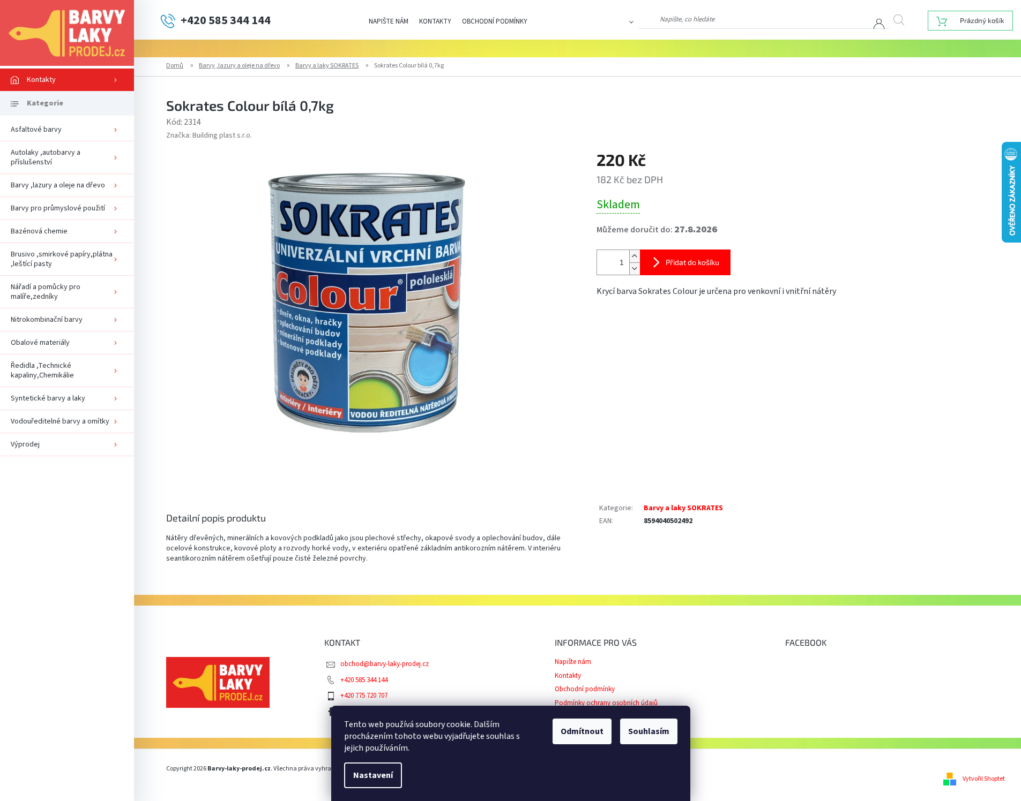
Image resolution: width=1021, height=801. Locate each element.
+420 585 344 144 (363, 680)
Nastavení (373, 775)
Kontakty (435, 21)
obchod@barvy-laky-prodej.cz (384, 664)
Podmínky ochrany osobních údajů (606, 703)
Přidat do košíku (692, 262)
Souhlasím (648, 731)
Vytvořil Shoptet (984, 778)
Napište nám (388, 21)
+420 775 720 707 (363, 695)
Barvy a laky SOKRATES (683, 508)
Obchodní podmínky (494, 21)
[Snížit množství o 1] (634, 268)
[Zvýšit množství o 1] (634, 256)
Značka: (209, 135)
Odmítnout (582, 731)
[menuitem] (67, 80)
